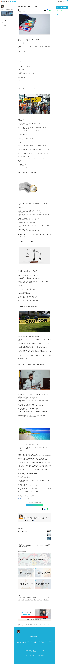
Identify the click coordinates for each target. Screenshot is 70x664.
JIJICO (36, 655)
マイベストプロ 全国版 (34, 651)
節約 (19, 599)
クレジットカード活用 (23, 12)
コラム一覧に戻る (34, 603)
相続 (35, 599)
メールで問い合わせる (63, 7)
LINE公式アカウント (21, 498)
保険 (38, 599)
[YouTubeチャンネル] (29, 520)
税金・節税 (47, 597)
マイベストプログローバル (41, 655)
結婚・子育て (27, 599)
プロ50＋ (33, 655)
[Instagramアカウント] (27, 520)
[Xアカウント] (24, 520)
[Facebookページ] (25, 520)
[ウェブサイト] (30, 520)
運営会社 (26, 650)
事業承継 (34, 597)
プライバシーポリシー (36, 650)
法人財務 (20, 597)
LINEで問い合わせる (62, 10)
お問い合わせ (42, 650)
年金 (32, 599)
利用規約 (30, 650)
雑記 (41, 599)
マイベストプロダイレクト (28, 655)
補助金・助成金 (29, 597)
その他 (23, 599)
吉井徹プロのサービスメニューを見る (34, 504)
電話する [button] (60, 13)
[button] (34, 520)
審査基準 (43, 642)
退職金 (24, 597)
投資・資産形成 (46, 599)
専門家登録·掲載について (34, 648)
